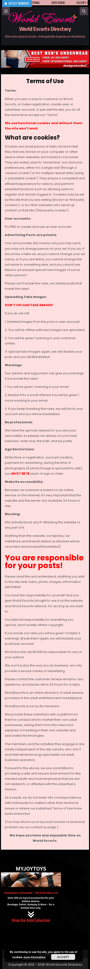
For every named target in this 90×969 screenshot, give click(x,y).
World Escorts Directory (45, 28)
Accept (63, 957)
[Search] (84, 11)
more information (35, 957)
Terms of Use (45, 81)
